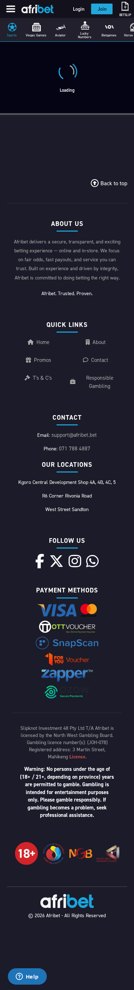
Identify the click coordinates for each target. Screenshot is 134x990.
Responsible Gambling (99, 381)
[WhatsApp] (92, 561)
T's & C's (42, 377)
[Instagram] (75, 561)
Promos (42, 360)
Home (42, 342)
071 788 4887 (74, 448)
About (99, 342)
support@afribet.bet (74, 434)
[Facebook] (39, 561)
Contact (99, 360)
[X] (56, 561)
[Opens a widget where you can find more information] (27, 977)
